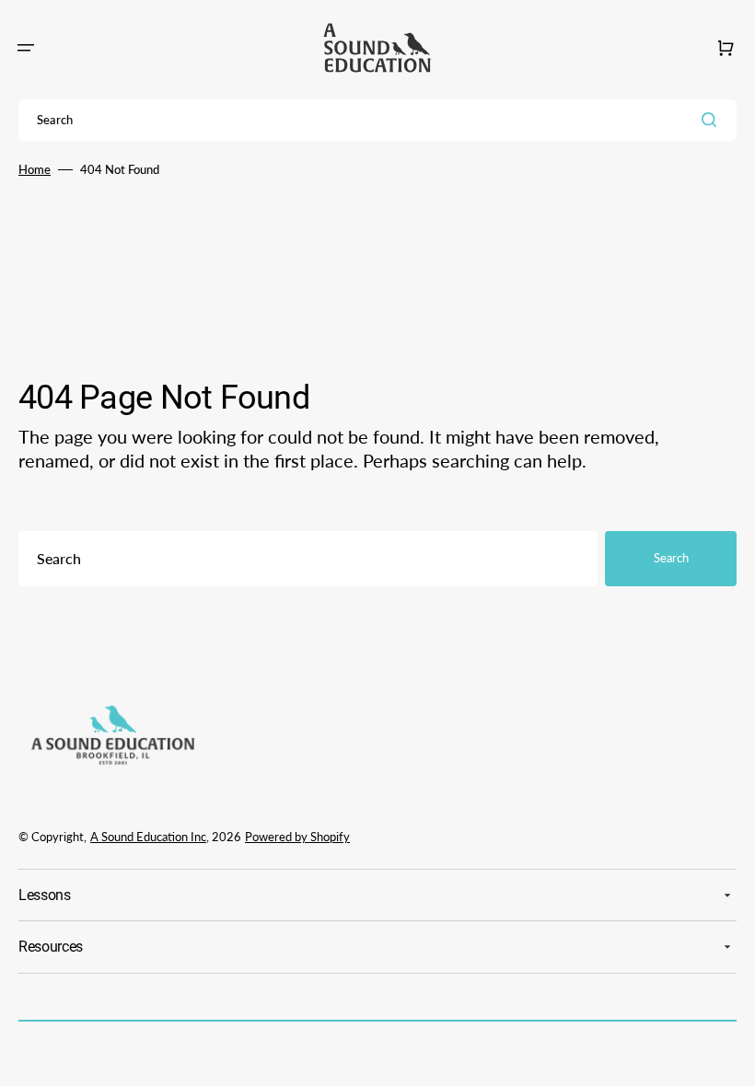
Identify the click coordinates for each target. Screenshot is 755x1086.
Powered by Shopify (297, 836)
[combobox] (377, 120)
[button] (26, 48)
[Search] (713, 119)
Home (34, 169)
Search (671, 557)
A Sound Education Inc (148, 836)
